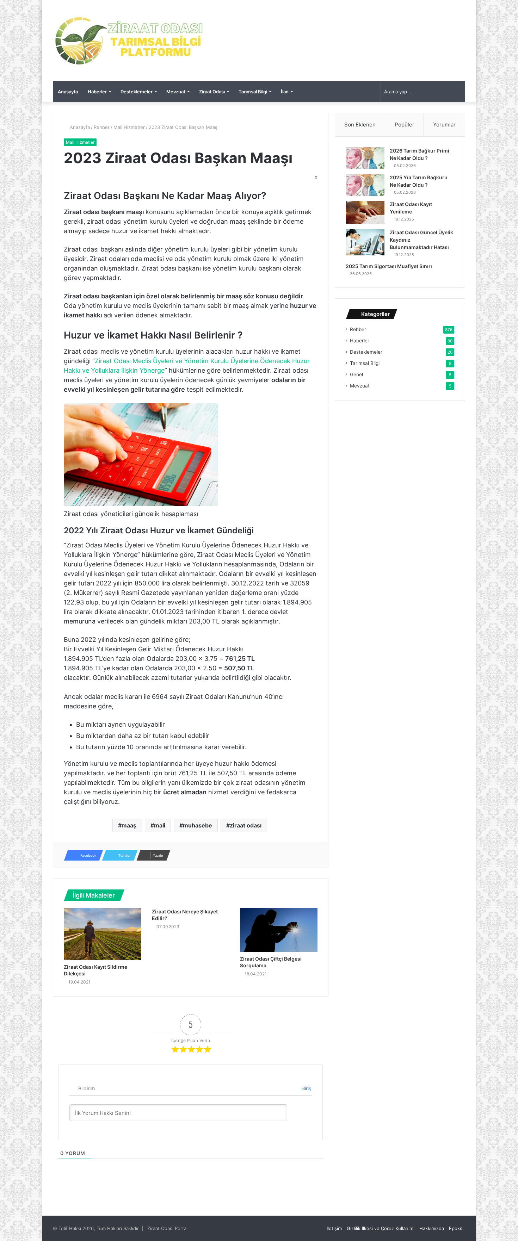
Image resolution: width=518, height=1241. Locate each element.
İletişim (334, 1228)
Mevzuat (175, 91)
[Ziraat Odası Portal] (129, 40)
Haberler (97, 91)
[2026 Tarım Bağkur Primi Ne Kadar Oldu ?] (365, 158)
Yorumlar (444, 124)
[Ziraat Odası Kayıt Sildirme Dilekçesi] (102, 934)
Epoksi (456, 1228)
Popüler (404, 124)
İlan (285, 91)
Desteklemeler (137, 91)
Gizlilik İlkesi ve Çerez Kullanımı (380, 1228)
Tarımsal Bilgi (253, 91)
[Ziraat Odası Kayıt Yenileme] (365, 212)
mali (159, 825)
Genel (356, 374)
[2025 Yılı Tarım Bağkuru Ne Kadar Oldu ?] (365, 185)
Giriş (305, 1088)
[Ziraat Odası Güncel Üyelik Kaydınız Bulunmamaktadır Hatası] (365, 242)
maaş (129, 825)
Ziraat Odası (212, 91)
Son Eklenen (360, 124)
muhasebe (197, 825)
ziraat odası (245, 825)
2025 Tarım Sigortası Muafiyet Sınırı (389, 266)
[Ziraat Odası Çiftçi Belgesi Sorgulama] (278, 930)
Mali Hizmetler (129, 127)
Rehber (102, 127)
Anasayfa (68, 91)
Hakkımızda (431, 1228)
